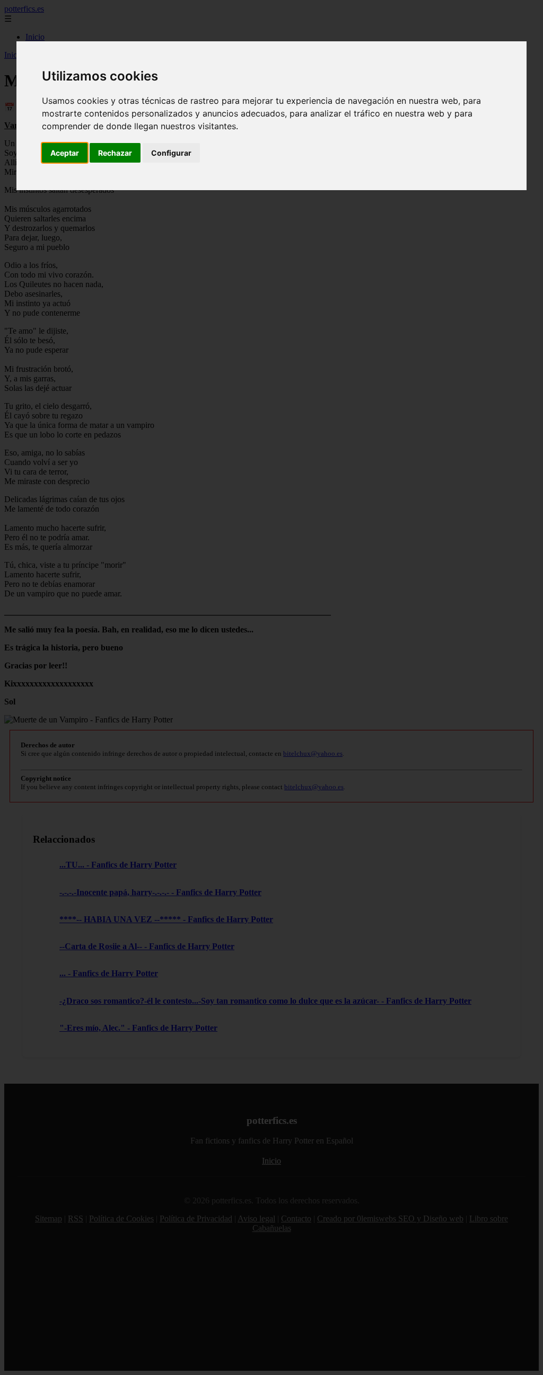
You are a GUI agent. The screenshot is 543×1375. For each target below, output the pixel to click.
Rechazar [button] (115, 152)
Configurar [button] (171, 152)
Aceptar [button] (64, 152)
